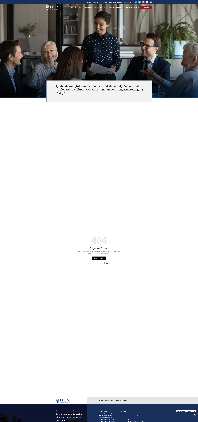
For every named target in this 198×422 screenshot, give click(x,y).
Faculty (106, 2)
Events (135, 7)
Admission (98, 7)
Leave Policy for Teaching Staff (106, 419)
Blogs (131, 2)
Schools (80, 7)
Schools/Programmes (113, 400)
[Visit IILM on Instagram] (143, 2)
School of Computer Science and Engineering (132, 415)
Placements (119, 2)
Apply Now (89, 2)
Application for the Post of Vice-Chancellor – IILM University (106, 414)
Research (118, 7)
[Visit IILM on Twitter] (139, 2)
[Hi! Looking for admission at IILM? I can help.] (194, 415)
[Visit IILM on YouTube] (147, 2)
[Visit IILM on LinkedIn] (151, 2)
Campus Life (127, 7)
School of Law (124, 417)
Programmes (88, 7)
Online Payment (112, 2)
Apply (101, 400)
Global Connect (108, 7)
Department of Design (126, 419)
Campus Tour (96, 2)
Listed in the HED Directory (105, 417)
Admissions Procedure (63, 417)
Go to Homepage (99, 258)
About (72, 7)
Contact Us (126, 2)
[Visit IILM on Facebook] (135, 2)
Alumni (101, 2)
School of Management (64, 414)
